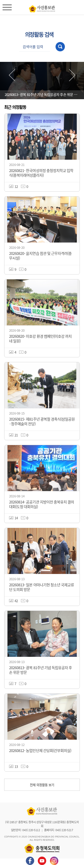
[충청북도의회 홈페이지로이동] (42, 7)
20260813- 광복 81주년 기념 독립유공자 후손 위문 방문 (42, 94)
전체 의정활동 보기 (42, 784)
